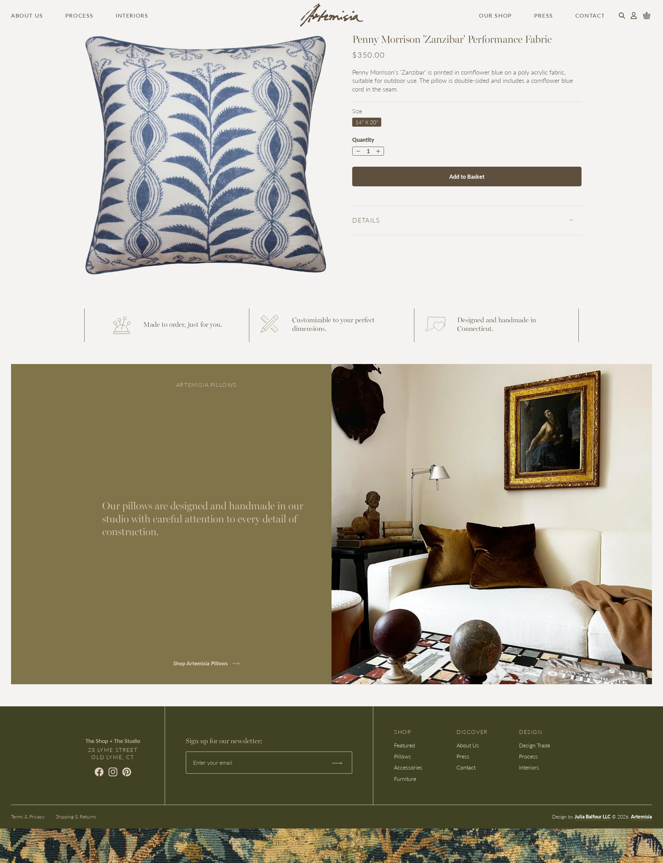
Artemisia (641, 816)
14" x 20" (366, 122)
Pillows (402, 756)
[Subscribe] (336, 763)
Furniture (405, 779)
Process (79, 15)
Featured (404, 745)
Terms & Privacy (28, 816)
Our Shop (495, 15)
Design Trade (534, 745)
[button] (622, 15)
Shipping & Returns (76, 816)
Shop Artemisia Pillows (201, 663)
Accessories (408, 767)
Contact (590, 15)
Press (543, 15)
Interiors (132, 15)
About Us (27, 15)
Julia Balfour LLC (593, 816)
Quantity (363, 140)
